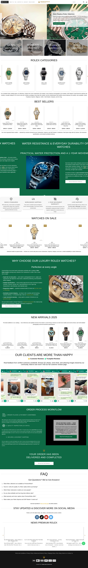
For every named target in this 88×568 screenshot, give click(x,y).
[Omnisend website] (44, 297)
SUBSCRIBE (55, 287)
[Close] (64, 269)
